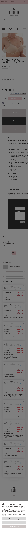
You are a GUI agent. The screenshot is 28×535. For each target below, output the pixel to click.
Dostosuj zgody (14, 522)
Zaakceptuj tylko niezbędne (14, 518)
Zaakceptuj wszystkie (14, 526)
